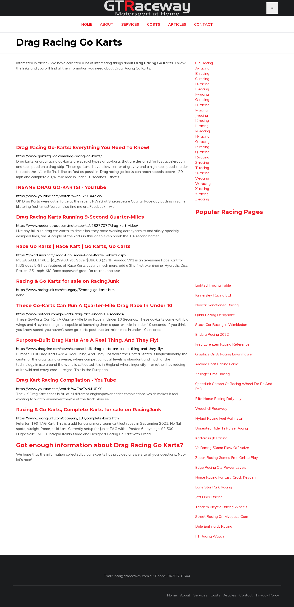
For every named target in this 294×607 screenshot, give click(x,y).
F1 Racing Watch (209, 536)
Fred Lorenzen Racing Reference (222, 344)
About (106, 24)
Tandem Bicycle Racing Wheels (221, 506)
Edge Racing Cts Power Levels (220, 467)
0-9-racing (204, 63)
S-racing (202, 162)
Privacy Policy (267, 595)
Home (86, 24)
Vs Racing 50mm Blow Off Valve (222, 447)
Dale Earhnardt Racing (213, 526)
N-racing (202, 136)
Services (130, 24)
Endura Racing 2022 (212, 334)
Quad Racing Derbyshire (215, 315)
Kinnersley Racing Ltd (213, 295)
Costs (153, 24)
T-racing (202, 167)
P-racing (202, 146)
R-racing (202, 157)
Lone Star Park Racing (213, 487)
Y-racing (202, 193)
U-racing (202, 173)
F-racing (202, 94)
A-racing (202, 68)
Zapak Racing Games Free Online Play (226, 457)
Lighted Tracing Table (213, 285)
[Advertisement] (102, 107)
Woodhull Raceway (211, 408)
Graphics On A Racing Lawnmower (224, 354)
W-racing (203, 183)
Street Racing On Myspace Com (221, 516)
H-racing (202, 105)
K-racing (202, 120)
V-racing (202, 178)
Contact (203, 24)
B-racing (202, 73)
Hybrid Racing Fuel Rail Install (219, 418)
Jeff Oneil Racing (209, 497)
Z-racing (202, 199)
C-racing (202, 78)
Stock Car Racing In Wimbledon (221, 324)
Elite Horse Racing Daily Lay (218, 398)
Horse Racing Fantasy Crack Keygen (225, 477)
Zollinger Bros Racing (212, 373)
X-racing (202, 188)
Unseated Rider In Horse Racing (221, 428)
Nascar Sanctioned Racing (217, 305)
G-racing (202, 99)
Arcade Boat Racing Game (217, 364)
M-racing (202, 131)
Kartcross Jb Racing (211, 438)
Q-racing (202, 152)
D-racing (202, 84)
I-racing (201, 110)
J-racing (201, 115)
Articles (177, 24)
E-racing (202, 89)
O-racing (202, 141)
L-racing (202, 125)
